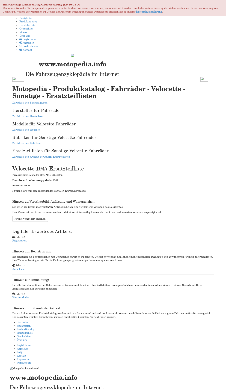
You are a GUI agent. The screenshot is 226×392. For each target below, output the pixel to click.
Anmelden (22, 348)
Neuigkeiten (24, 326)
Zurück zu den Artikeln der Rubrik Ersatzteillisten (41, 156)
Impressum (23, 359)
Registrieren (24, 345)
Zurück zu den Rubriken (26, 143)
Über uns (22, 340)
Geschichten (24, 336)
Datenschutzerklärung (149, 11)
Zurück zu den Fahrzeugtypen (29, 102)
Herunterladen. (21, 297)
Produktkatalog (25, 329)
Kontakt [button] (27, 50)
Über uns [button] (24, 35)
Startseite (22, 322)
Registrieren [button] (29, 39)
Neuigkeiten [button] (26, 18)
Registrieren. (19, 240)
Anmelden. (18, 269)
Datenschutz (24, 363)
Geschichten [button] (26, 28)
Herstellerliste (25, 333)
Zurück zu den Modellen (26, 129)
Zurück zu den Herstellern (27, 116)
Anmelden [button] (28, 43)
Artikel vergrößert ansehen (30, 218)
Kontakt (21, 356)
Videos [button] (23, 32)
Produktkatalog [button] (28, 21)
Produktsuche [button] (30, 46)
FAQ (19, 352)
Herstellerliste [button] (27, 25)
